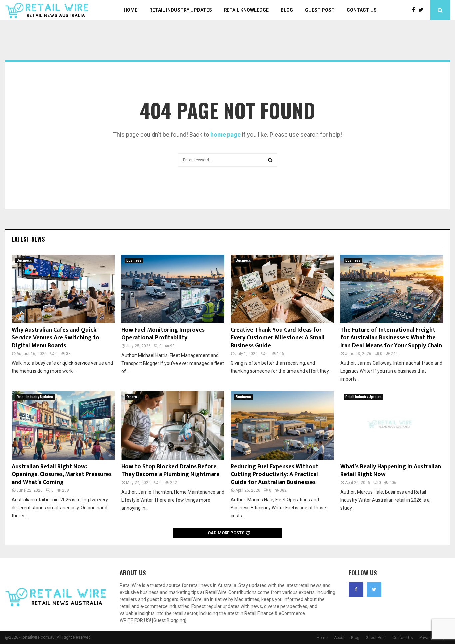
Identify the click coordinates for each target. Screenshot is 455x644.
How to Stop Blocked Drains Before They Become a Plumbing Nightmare (170, 470)
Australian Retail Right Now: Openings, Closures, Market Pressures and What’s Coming (62, 474)
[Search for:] (227, 159)
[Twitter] (422, 10)
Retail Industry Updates (180, 10)
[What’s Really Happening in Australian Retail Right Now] (391, 425)
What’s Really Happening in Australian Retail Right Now (390, 470)
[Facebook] (415, 10)
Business (24, 260)
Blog (287, 10)
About (339, 637)
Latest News (28, 239)
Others (131, 397)
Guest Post (320, 10)
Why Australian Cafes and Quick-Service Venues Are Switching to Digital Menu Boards (55, 338)
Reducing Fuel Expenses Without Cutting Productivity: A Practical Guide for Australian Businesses (274, 474)
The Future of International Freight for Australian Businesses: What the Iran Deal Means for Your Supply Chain (391, 338)
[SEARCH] (270, 160)
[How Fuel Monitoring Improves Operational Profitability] (172, 289)
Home (130, 10)
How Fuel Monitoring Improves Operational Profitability (163, 334)
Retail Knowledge (246, 10)
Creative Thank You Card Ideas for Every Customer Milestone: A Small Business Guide (278, 338)
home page (225, 134)
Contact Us (362, 10)
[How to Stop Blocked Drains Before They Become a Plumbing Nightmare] (172, 425)
